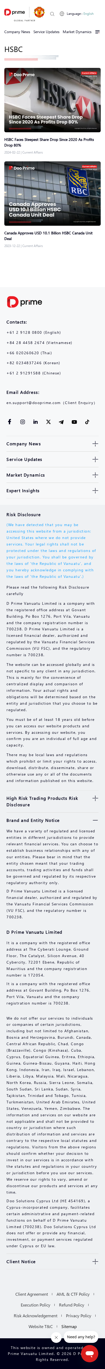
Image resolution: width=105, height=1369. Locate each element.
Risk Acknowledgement (35, 1315)
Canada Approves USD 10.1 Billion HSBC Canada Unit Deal (48, 235)
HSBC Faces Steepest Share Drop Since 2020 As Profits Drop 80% (49, 142)
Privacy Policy (78, 1315)
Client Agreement (31, 1294)
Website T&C (41, 1326)
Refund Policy (71, 1305)
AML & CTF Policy (73, 1294)
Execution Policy (35, 1305)
